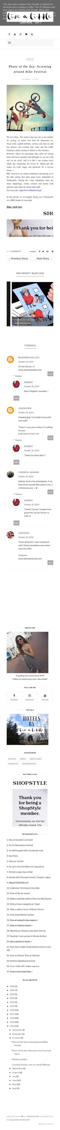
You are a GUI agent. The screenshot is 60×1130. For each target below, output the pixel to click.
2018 (12, 1010)
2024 (12, 994)
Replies (18, 376)
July (14, 1076)
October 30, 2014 (31, 386)
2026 (12, 986)
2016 (12, 1018)
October (16, 1038)
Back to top (44, 1124)
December (17, 1030)
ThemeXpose (32, 1116)
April (14, 1088)
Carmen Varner (28, 472)
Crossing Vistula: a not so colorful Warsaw (31, 1064)
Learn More (26, 23)
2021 (12, 1002)
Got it (38, 23)
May (14, 1084)
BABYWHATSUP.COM (28, 434)
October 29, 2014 (25, 361)
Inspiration (13, 764)
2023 (12, 998)
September (17, 1068)
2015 (12, 1022)
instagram (29, 700)
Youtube (45, 700)
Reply (50, 374)
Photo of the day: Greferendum (21, 321)
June (14, 1080)
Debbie (28, 382)
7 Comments (15, 251)
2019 (12, 1006)
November (17, 1034)
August (15, 1072)
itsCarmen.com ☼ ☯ (29, 488)
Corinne (24, 533)
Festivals (12, 759)
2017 (12, 1014)
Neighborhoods (29, 764)
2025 (12, 990)
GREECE (30, 59)
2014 (12, 1026)
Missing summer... (20, 1059)
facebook (14, 700)
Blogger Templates (20, 1120)
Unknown (24, 408)
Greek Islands (36, 759)
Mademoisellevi (29, 357)
